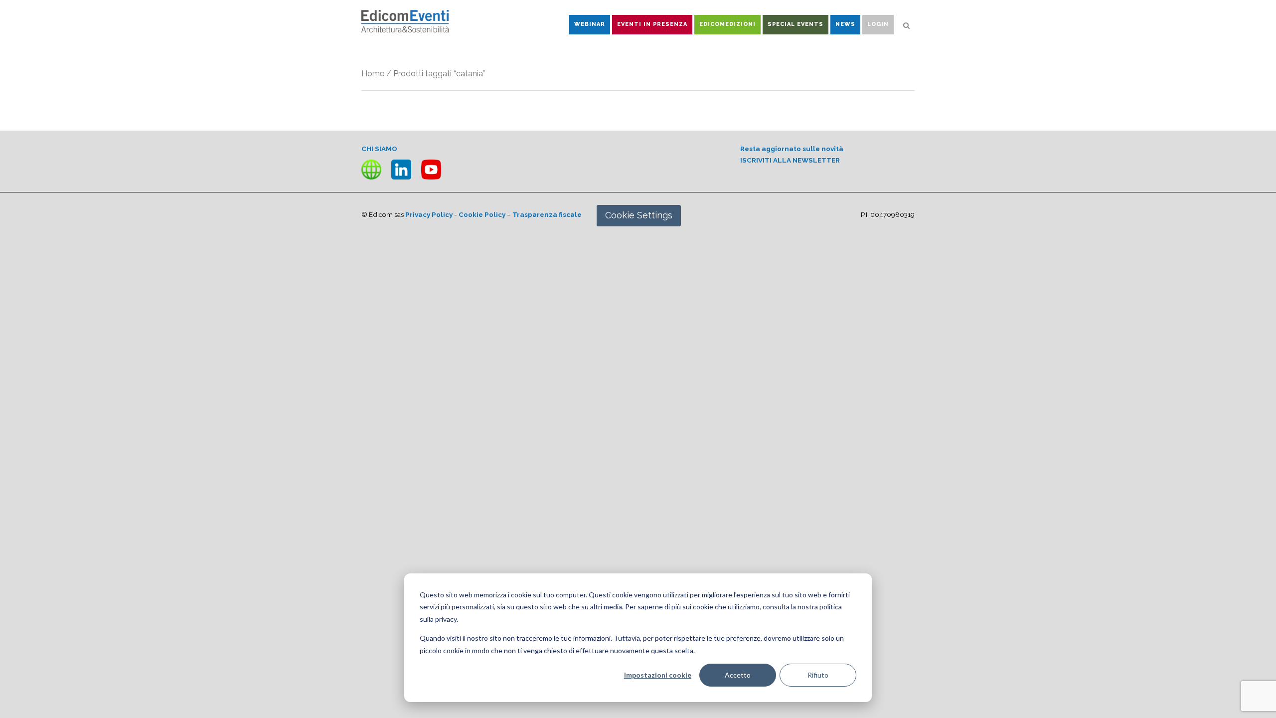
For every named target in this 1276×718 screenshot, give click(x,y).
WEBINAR (589, 24)
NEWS (845, 24)
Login (878, 24)
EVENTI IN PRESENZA (652, 24)
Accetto (738, 675)
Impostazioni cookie (657, 675)
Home (372, 73)
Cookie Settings (638, 215)
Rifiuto (817, 675)
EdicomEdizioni (727, 24)
